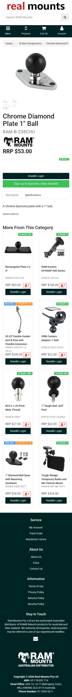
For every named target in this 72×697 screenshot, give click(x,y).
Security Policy (36, 604)
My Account (36, 527)
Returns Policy (36, 598)
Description (12, 195)
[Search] (65, 17)
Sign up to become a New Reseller (36, 183)
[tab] (12, 195)
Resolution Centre (36, 539)
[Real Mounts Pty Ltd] (36, 4)
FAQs (36, 562)
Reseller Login (36, 176)
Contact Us (36, 568)
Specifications (33, 195)
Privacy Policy (36, 592)
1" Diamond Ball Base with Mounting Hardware (17, 479)
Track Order (36, 533)
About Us (36, 556)
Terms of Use (36, 586)
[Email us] (35, 639)
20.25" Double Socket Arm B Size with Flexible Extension (17, 340)
